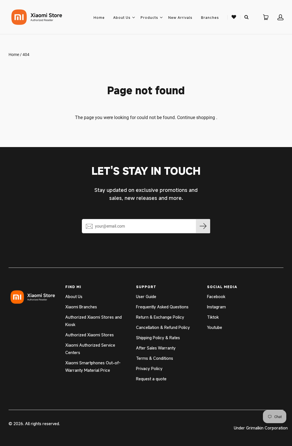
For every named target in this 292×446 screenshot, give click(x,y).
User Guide (146, 296)
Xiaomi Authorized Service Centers (90, 348)
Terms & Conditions (154, 358)
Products (149, 17)
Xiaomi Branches (81, 307)
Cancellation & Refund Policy (163, 327)
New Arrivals (180, 17)
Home (99, 17)
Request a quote (151, 378)
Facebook (216, 296)
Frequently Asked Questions (162, 307)
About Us (122, 17)
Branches (210, 17)
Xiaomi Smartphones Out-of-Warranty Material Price (93, 366)
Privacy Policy (149, 368)
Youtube (214, 327)
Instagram (216, 307)
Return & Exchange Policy (160, 317)
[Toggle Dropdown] (133, 17)
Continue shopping (196, 117)
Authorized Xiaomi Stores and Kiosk (93, 320)
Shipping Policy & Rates (158, 337)
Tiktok (213, 317)
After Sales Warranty (156, 348)
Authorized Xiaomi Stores (89, 334)
